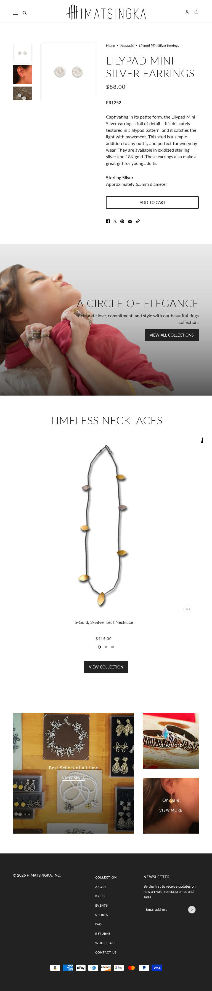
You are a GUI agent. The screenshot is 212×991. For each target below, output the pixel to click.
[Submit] (191, 909)
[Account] (187, 12)
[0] (99, 647)
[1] (106, 647)
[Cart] (196, 12)
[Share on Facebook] (108, 220)
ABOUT (101, 886)
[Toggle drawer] (15, 13)
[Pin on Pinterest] (122, 220)
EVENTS (101, 905)
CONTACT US (106, 952)
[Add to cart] (187, 609)
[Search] (24, 12)
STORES (101, 915)
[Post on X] (115, 220)
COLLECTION (106, 877)
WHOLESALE (105, 943)
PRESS (100, 896)
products (127, 46)
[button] (138, 220)
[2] (112, 647)
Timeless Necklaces (106, 420)
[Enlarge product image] (69, 72)
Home (110, 46)
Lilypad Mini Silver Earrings (150, 66)
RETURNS (103, 933)
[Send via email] (130, 220)
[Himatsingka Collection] (106, 12)
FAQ (98, 924)
